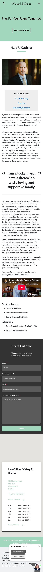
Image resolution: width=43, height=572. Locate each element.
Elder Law (22, 103)
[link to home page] (21, 3)
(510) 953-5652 (17, 494)
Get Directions (14, 525)
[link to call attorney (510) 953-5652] (4, 3)
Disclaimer (27, 543)
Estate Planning (21, 98)
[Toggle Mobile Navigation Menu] (38, 3)
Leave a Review (14, 499)
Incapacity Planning (21, 108)
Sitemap (16, 543)
